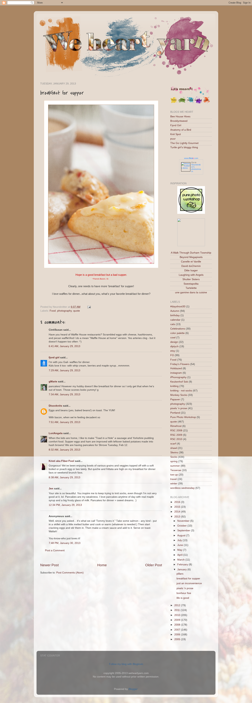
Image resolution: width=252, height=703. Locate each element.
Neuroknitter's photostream (196, 168)
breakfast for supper (188, 578)
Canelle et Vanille (191, 261)
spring (173, 461)
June (180, 545)
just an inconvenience (189, 583)
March (181, 559)
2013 (177, 516)
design (174, 342)
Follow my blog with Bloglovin (126, 664)
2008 (177, 624)
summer (175, 465)
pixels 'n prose (178, 408)
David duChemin (191, 266)
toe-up (174, 474)
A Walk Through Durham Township (191, 252)
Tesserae (175, 470)
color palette (177, 333)
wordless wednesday (182, 488)
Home (102, 565)
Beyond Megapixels (191, 257)
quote (76, 310)
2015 (177, 506)
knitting (174, 386)
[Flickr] (174, 102)
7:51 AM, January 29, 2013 (64, 422)
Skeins (174, 452)
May (180, 550)
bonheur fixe (184, 593)
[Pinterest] (182, 102)
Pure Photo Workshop (183, 417)
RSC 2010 (176, 439)
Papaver (175, 399)
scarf (173, 443)
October (182, 525)
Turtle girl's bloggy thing (184, 147)
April (180, 554)
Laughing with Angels (191, 275)
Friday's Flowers (179, 364)
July (180, 540)
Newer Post (49, 565)
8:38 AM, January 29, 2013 (64, 477)
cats (172, 324)
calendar (175, 319)
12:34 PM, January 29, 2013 (65, 505)
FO (172, 355)
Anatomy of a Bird (180, 129)
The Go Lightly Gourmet (184, 143)
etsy (172, 350)
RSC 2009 (176, 435)
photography (64, 310)
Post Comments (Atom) (70, 572)
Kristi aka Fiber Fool (61, 461)
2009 (177, 620)
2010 (177, 615)
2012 (177, 605)
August (181, 535)
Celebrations (177, 328)
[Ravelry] (206, 102)
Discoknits (55, 405)
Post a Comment (55, 550)
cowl (172, 337)
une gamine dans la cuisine (191, 292)
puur (173, 138)
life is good (183, 598)
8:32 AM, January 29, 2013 (64, 449)
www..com (191, 158)
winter (173, 483)
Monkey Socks (178, 395)
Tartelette (191, 288)
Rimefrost (176, 426)
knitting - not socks (181, 390)
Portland (175, 412)
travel (173, 479)
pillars (180, 573)
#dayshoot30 (177, 306)
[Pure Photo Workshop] (191, 213)
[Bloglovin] (198, 102)
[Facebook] (190, 102)
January (182, 569)
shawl (173, 448)
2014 (177, 511)
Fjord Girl (175, 125)
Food (53, 310)
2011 (177, 610)
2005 (177, 639)
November (183, 520)
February (183, 564)
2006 (177, 634)
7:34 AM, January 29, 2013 (64, 394)
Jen (51, 488)
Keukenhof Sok (179, 381)
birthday (175, 315)
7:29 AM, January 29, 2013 (64, 370)
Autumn (174, 311)
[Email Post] (88, 306)
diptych (174, 346)
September (184, 530)
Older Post (153, 565)
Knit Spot (175, 134)
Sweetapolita (191, 283)
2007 (177, 629)
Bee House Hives (180, 116)
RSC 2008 (176, 430)
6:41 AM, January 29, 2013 (64, 346)
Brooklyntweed (178, 121)
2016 (177, 502)
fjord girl (54, 357)
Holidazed (176, 368)
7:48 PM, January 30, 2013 (64, 543)
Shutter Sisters (191, 279)
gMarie (53, 381)
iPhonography (178, 377)
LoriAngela (56, 433)
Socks (173, 457)
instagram (176, 372)
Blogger (133, 689)
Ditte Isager (191, 270)
